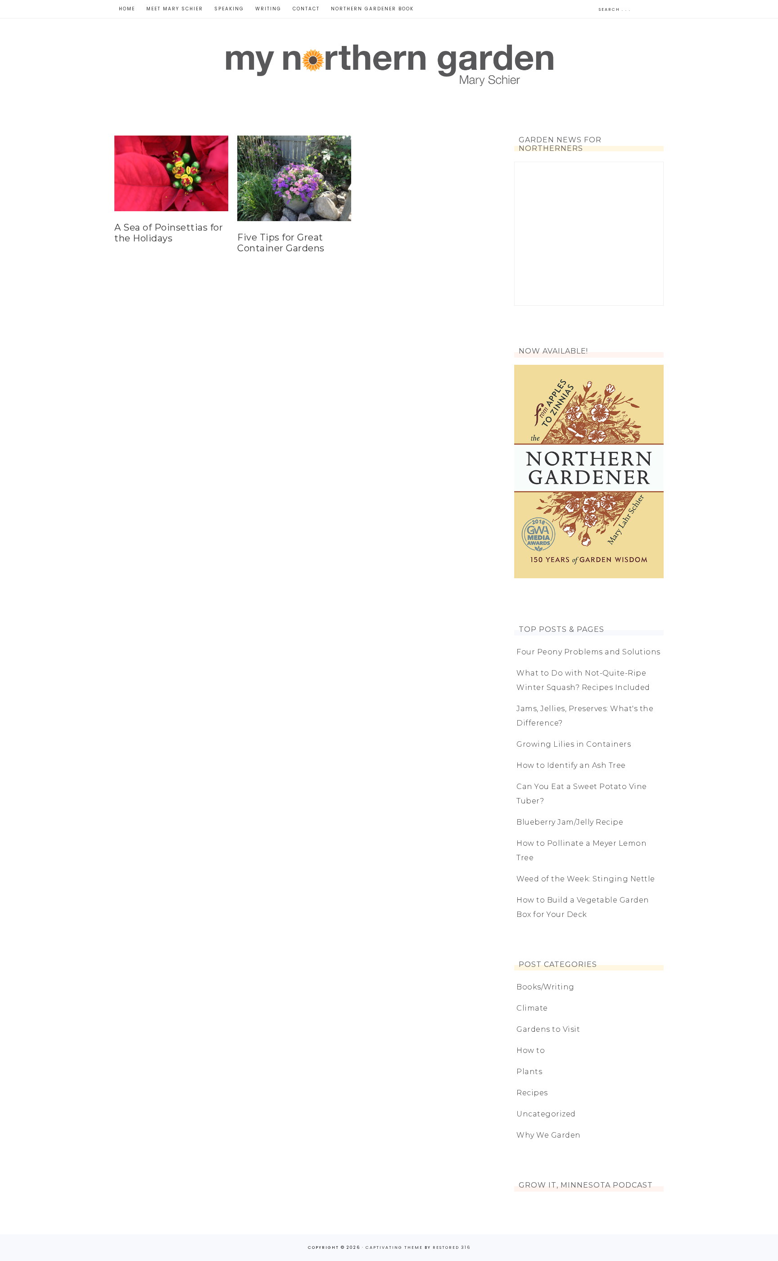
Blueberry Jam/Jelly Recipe (569, 822)
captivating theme (394, 1247)
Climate (532, 1008)
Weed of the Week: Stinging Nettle (585, 879)
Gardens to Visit (548, 1029)
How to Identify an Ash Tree (571, 765)
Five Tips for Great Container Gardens (281, 243)
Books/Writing (545, 987)
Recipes (532, 1093)
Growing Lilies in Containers (573, 744)
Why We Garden (548, 1135)
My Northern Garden (389, 63)
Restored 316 (451, 1247)
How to (530, 1050)
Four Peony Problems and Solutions (588, 652)
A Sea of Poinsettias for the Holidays (168, 233)
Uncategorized (546, 1114)
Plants (529, 1071)
